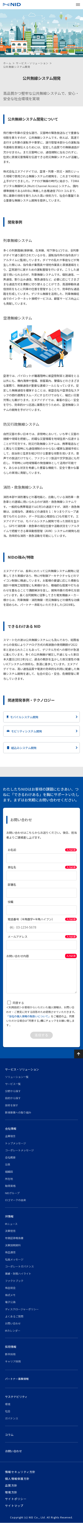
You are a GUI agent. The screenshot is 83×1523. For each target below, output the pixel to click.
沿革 (7, 1164)
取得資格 (10, 1186)
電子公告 (10, 1302)
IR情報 (9, 1216)
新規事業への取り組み (18, 1112)
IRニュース (11, 1224)
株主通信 (10, 1252)
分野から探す (13, 1091)
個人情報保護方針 (17, 1479)
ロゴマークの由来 (15, 1200)
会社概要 (10, 1157)
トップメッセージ (15, 1143)
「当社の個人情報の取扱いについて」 (28, 1016)
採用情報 (10, 1347)
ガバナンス (11, 1418)
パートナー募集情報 (17, 1379)
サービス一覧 (13, 1084)
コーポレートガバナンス (19, 1266)
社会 (7, 1411)
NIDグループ (12, 1193)
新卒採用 (10, 1354)
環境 (7, 1404)
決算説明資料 (13, 1245)
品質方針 (11, 1485)
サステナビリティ (16, 1397)
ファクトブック (14, 1281)
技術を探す (11, 1105)
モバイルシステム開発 (24, 717)
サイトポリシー (16, 1499)
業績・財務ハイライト (18, 1273)
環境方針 (11, 1492)
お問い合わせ (13, 1323)
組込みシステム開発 (23, 748)
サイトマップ (14, 1506)
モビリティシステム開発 (26, 731)
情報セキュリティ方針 (20, 1472)
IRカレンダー (12, 1330)
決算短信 (10, 1231)
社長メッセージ (14, 1259)
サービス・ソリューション (32, 63)
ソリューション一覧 (17, 1077)
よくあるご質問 (14, 1316)
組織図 (9, 1171)
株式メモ (10, 1295)
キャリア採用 (13, 1361)
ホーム (7, 63)
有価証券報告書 (14, 1238)
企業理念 (10, 1136)
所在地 (9, 1179)
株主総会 (10, 1288)
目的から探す (13, 1098)
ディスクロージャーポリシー (22, 1309)
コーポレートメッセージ (19, 1150)
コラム (9, 1435)
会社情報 (10, 1129)
